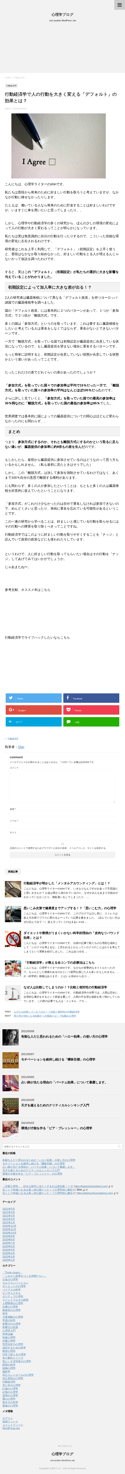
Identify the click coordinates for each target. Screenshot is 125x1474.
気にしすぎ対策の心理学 (16, 1361)
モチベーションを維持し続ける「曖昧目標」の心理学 (58, 1059)
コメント (14, 767)
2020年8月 (8, 1239)
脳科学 (6, 1371)
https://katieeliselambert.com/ (90, 1186)
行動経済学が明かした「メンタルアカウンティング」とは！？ (67, 883)
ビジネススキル (11, 1293)
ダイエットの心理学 (14, 1286)
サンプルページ (65, 1446)
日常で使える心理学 (14, 1354)
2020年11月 (9, 1229)
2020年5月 (8, 1249)
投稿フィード (10, 1421)
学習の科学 (8, 1320)
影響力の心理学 (11, 1323)
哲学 (5, 1313)
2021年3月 (8, 1215)
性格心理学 (8, 1337)
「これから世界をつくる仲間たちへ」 (24, 1276)
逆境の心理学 (10, 1395)
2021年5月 (8, 1209)
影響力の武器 (10, 1327)
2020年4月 (8, 1253)
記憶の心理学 (10, 1392)
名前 (13, 809)
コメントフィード (12, 1425)
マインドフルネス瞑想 (15, 1300)
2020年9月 (8, 1236)
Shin (21, 747)
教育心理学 (8, 1351)
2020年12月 (9, 1226)
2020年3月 (8, 1256)
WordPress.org (11, 1428)
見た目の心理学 (11, 1385)
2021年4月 (8, 1212)
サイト (13, 832)
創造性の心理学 (11, 1310)
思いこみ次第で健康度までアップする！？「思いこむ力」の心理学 (70, 908)
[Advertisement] (62, 48)
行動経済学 (13, 738)
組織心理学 (8, 1368)
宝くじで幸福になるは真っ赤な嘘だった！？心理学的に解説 (37, 1189)
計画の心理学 (10, 1388)
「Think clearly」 (12, 1272)
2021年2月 (8, 1219)
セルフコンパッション (15, 1282)
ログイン (7, 1418)
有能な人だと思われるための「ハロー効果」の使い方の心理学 (64, 1036)
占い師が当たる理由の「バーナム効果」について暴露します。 (64, 1082)
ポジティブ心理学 (12, 1296)
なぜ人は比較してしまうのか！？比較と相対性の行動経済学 (65, 987)
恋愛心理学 (8, 1340)
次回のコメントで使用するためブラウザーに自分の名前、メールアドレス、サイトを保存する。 (59, 848)
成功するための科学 (14, 1347)
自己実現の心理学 (12, 1378)
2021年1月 (8, 1222)
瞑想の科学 (8, 1364)
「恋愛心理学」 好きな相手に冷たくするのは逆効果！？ (36, 1186)
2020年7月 (8, 1243)
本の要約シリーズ (12, 1358)
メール (14, 820)
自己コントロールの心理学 (18, 1375)
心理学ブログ (63, 15)
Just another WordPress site (62, 1460)
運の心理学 (8, 1398)
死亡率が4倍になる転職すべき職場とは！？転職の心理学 (45, 1015)
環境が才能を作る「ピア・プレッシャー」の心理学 (56, 1128)
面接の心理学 (10, 1405)
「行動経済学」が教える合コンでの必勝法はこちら (59, 962)
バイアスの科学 (11, 1289)
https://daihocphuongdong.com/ (95, 1193)
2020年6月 (8, 1246)
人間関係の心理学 (12, 1303)
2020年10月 (9, 1232)
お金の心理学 (10, 1279)
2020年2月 (8, 1260)
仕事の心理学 (10, 1306)
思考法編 (7, 1334)
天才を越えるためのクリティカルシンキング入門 (55, 1105)
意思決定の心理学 (12, 1344)
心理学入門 (8, 1330)
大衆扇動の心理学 (12, 1317)
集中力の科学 (10, 1402)
